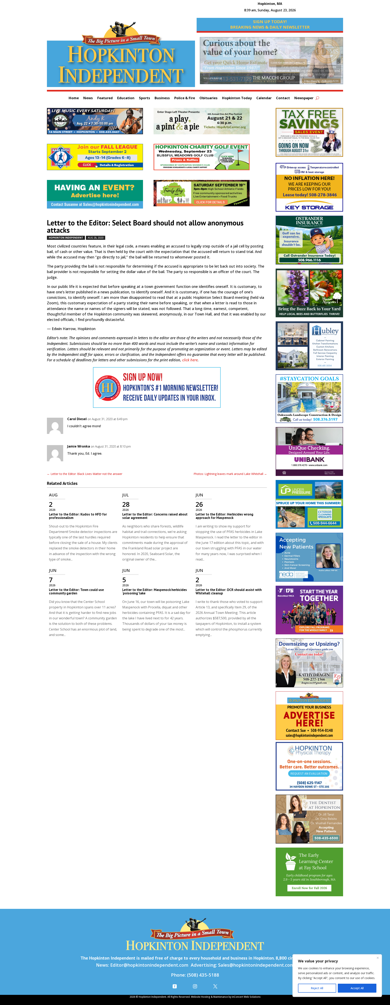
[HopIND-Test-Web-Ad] (157, 389)
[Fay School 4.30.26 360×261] (309, 874)
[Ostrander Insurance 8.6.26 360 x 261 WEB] (309, 242)
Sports (144, 98)
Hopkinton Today (237, 98)
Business (162, 98)
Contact (283, 98)
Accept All (357, 988)
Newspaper (303, 98)
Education (125, 98)
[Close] (377, 957)
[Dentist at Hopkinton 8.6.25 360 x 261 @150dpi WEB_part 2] (309, 821)
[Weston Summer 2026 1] (309, 295)
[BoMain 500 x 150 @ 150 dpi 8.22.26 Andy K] (100, 123)
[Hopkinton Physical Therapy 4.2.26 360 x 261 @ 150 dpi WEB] (309, 768)
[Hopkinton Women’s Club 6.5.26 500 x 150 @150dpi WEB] (207, 159)
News (88, 98)
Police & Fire (184, 98)
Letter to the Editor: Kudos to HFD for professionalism (78, 516)
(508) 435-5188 (203, 975)
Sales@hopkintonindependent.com (256, 965)
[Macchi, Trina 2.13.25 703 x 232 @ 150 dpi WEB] (271, 62)
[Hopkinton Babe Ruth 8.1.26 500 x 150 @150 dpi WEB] (100, 159)
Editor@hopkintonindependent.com (149, 965)
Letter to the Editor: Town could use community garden (76, 591)
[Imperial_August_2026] (309, 134)
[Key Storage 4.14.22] (309, 189)
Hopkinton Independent (66, 237)
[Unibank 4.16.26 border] (309, 453)
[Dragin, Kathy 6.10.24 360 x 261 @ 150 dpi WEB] (309, 664)
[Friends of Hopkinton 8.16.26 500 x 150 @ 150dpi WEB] (207, 195)
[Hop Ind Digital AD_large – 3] (309, 347)
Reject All (317, 988)
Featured (105, 98)
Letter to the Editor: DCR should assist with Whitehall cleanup (229, 591)
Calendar (264, 98)
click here (190, 359)
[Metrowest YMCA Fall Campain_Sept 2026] (309, 612)
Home (74, 98)
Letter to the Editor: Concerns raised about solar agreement (154, 516)
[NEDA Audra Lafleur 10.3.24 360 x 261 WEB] (309, 559)
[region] (337, 975)
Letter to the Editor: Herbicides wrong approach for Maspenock (224, 516)
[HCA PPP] (207, 123)
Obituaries (208, 98)
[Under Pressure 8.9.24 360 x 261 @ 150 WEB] (309, 506)
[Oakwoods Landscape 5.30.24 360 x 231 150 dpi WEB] (309, 400)
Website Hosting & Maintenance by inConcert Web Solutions (226, 997)
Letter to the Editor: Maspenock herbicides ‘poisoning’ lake (154, 591)
